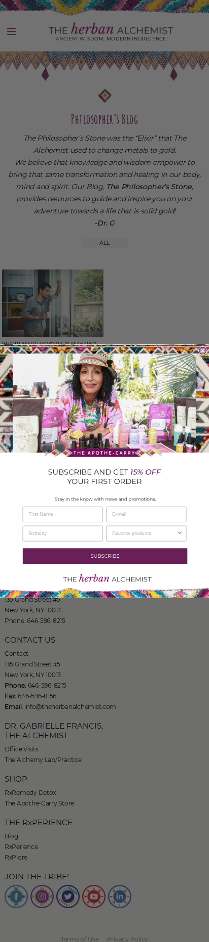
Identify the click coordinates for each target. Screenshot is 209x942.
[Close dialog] (202, 350)
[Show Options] (179, 533)
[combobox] (144, 533)
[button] (104, 556)
